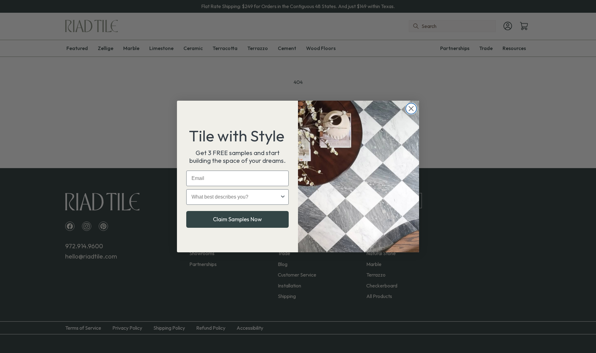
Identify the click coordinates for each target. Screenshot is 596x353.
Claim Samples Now (237, 219)
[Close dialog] (411, 108)
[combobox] (236, 197)
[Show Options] (283, 197)
